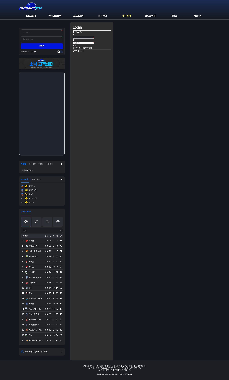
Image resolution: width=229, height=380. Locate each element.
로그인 (41, 46)
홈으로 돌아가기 (78, 51)
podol (27, 202)
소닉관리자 (33, 190)
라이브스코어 (54, 15)
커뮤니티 (198, 15)
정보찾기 (33, 52)
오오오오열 (29, 198)
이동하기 (61, 163)
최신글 (23, 164)
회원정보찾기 (87, 48)
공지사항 (102, 15)
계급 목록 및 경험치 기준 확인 (36, 352)
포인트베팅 (150, 15)
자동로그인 (79, 32)
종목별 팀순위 (26, 211)
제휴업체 (126, 15)
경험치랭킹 (36, 179)
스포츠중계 (31, 15)
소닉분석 (32, 186)
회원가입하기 (78, 48)
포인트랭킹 (25, 179)
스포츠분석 (78, 15)
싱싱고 (31, 194)
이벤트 (174, 15)
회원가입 (24, 52)
